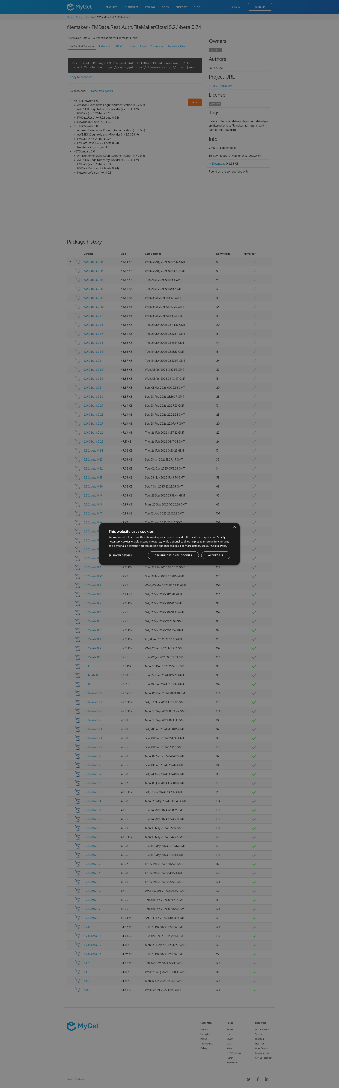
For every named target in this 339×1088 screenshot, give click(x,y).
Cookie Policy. (219, 545)
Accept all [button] (216, 555)
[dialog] (169, 544)
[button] (120, 555)
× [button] (234, 526)
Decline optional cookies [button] (173, 555)
